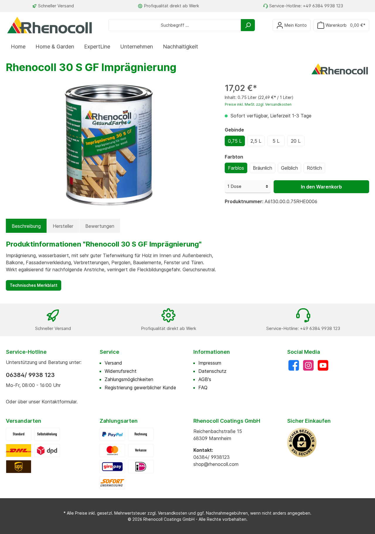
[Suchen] (248, 25)
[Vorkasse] (141, 450)
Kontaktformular (59, 402)
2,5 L (255, 141)
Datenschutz (212, 371)
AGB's (204, 379)
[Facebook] (293, 365)
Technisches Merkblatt (33, 285)
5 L (275, 141)
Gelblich (289, 168)
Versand (113, 363)
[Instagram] (308, 365)
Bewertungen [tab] (99, 226)
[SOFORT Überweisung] (112, 482)
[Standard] (18, 434)
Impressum (209, 363)
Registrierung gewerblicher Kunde (140, 387)
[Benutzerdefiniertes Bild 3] (18, 466)
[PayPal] (112, 434)
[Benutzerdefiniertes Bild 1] (18, 450)
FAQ (202, 387)
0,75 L (235, 141)
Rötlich (314, 168)
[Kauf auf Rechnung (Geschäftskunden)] (141, 434)
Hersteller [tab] (63, 226)
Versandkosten (172, 513)
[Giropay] (112, 466)
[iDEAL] (141, 466)
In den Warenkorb (321, 187)
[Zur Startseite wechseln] (50, 25)
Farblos (236, 168)
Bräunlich (262, 168)
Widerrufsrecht (121, 371)
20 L (296, 141)
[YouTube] (323, 365)
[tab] (26, 226)
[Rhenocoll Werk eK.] (340, 68)
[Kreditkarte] (112, 450)
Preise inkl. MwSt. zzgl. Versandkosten (258, 104)
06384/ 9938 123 (30, 374)
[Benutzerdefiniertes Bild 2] (47, 450)
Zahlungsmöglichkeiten (129, 379)
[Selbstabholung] (47, 434)
